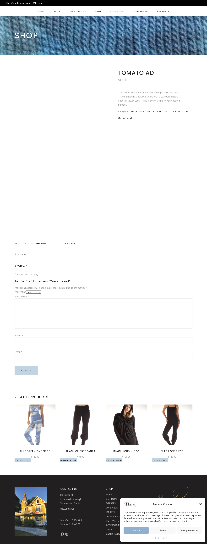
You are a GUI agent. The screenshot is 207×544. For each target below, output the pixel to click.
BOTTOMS (111, 498)
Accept (136, 530)
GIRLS (109, 529)
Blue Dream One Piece (35, 451)
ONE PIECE (112, 507)
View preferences (189, 530)
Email (18, 351)
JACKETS (110, 512)
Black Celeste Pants (80, 451)
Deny (163, 530)
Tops (185, 111)
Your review (22, 296)
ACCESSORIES (113, 525)
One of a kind (172, 111)
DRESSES (111, 503)
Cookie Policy (161, 538)
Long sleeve (154, 111)
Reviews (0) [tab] (67, 243)
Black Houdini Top (126, 451)
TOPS (109, 494)
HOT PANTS (112, 520)
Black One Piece (172, 451)
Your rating (20, 291)
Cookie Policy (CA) (115, 533)
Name (19, 335)
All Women (138, 111)
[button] (200, 504)
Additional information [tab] (31, 243)
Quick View (23, 460)
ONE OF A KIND (114, 516)
